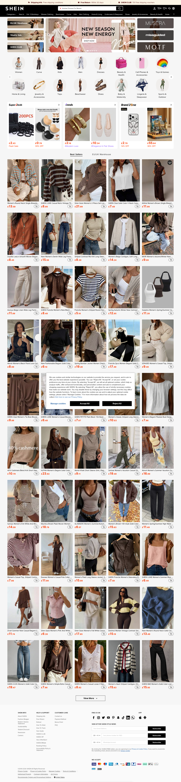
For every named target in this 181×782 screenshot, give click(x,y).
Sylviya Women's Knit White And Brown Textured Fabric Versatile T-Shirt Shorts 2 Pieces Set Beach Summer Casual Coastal (23, 524)
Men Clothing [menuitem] (84, 14)
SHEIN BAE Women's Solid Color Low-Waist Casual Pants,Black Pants (158, 684)
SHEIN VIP (40, 737)
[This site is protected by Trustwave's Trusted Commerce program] (93, 769)
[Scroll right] (174, 14)
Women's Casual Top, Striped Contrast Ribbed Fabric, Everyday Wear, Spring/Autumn (23, 577)
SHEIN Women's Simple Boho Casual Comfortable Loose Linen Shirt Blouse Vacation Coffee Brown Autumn (57, 684)
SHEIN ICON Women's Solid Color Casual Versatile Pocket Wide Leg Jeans (23, 684)
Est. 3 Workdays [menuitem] (33, 14)
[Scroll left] (171, 14)
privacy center (125, 751)
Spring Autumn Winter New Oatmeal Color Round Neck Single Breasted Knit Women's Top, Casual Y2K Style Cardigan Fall (124, 310)
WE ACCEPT (96, 760)
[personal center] (154, 8)
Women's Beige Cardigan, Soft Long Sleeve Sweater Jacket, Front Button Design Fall (124, 257)
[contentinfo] (129, 764)
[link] (35, 2)
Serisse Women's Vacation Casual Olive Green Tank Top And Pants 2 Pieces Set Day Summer (124, 470)
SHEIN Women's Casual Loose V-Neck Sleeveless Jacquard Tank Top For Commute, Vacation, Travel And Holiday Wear (90, 684)
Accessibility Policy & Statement (43, 749)
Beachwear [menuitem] (60, 14)
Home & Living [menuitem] (96, 14)
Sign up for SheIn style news (104, 724)
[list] (114, 717)
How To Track (40, 728)
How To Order (41, 725)
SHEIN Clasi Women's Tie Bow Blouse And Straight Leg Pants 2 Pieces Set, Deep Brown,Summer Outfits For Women (23, 417)
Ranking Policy (41, 746)
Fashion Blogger (23, 719)
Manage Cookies (54, 771)
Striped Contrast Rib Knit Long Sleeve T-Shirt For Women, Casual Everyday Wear (90, 257)
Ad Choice (54, 774)
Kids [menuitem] (75, 14)
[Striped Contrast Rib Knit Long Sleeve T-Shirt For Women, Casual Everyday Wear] (90, 234)
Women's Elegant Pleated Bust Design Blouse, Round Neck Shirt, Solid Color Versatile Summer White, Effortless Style (158, 417)
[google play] (145, 719)
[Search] (119, 8)
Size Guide (40, 731)
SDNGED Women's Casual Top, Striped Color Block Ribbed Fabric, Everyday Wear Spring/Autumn (158, 363)
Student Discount (23, 729)
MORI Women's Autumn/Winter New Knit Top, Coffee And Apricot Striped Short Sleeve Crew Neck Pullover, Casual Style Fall (158, 257)
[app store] (140, 719)
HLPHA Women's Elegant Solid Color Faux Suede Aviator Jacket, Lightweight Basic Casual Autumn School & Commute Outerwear (57, 470)
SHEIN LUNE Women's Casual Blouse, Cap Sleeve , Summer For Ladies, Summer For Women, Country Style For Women (57, 417)
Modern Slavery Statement (23, 723)
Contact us (58, 716)
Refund (38, 722)
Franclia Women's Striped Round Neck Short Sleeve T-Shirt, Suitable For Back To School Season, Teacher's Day (90, 310)
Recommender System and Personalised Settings (34, 777)
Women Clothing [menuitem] (47, 14)
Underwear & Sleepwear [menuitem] (114, 14)
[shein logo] (14, 8)
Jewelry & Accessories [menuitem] (140, 14)
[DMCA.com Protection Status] (99, 769)
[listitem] (23, 184)
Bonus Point (59, 722)
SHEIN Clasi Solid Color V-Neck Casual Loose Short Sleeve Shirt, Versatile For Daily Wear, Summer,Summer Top (124, 203)
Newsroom (21, 732)
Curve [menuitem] (69, 14)
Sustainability (22, 726)
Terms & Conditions (69, 771)
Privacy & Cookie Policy (140, 749)
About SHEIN (22, 716)
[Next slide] (132, 34)
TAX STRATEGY (41, 740)
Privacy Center (23, 771)
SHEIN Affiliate (41, 743)
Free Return (40, 719)
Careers (20, 735)
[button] (169, 8)
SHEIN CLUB (40, 734)
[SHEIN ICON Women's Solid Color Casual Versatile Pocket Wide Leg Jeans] (23, 661)
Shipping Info (40, 716)
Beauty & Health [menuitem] (156, 14)
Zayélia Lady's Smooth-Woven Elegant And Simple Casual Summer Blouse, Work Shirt (23, 257)
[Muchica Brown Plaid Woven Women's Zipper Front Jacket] (57, 501)
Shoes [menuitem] (127, 14)
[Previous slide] (48, 34)
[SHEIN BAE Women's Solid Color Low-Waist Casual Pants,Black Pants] (158, 661)
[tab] (75, 154)
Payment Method (60, 719)
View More (89, 698)
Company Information (41, 774)
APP (140, 713)
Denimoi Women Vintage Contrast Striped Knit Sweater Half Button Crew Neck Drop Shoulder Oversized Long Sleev (124, 631)
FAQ (56, 725)
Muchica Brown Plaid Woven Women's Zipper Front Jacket (57, 524)
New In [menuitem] (21, 14)
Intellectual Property (24, 774)
